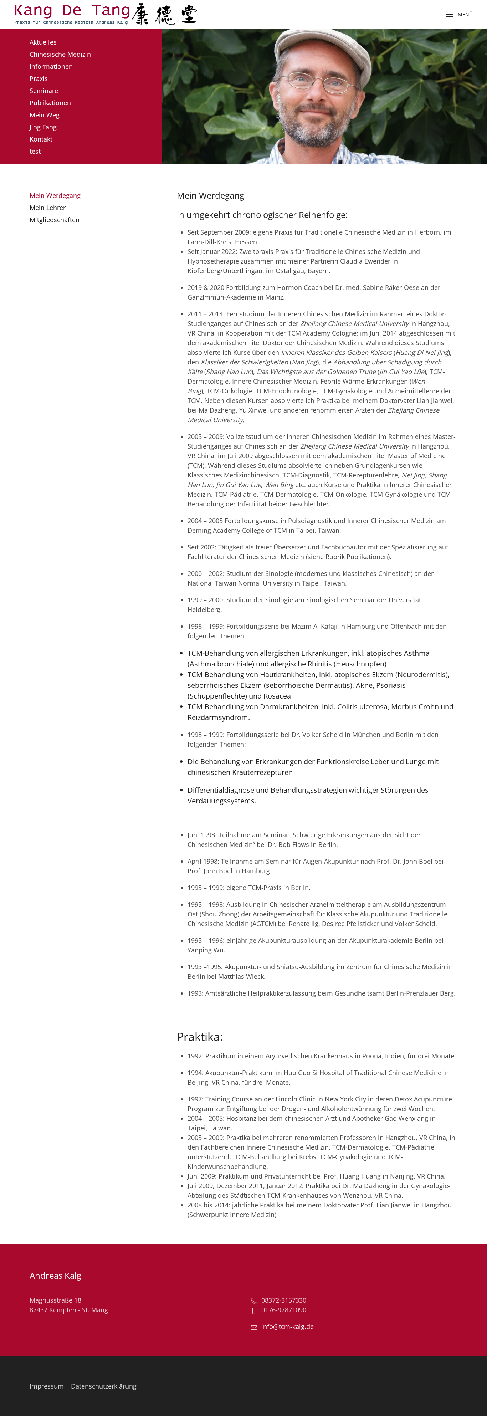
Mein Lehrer (48, 207)
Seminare (44, 90)
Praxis (39, 78)
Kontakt (41, 139)
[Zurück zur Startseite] (105, 14)
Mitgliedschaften (55, 219)
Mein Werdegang (55, 195)
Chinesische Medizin (60, 54)
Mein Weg (45, 115)
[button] (459, 14)
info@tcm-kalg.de (287, 1326)
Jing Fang (43, 127)
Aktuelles (43, 42)
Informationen (51, 66)
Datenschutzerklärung (104, 1386)
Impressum (47, 1386)
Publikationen (50, 102)
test (35, 151)
